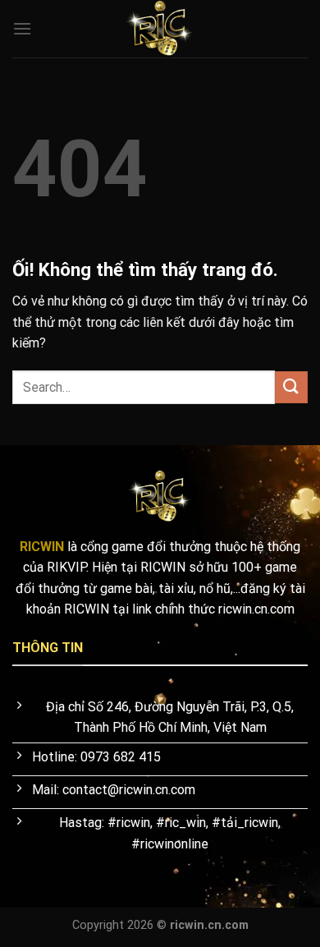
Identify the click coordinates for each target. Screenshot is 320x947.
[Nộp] (291, 387)
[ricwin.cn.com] (160, 28)
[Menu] (22, 28)
